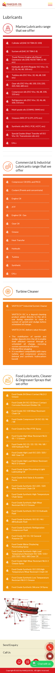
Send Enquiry (10, 645)
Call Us (7, 652)
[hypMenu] (50, 4)
